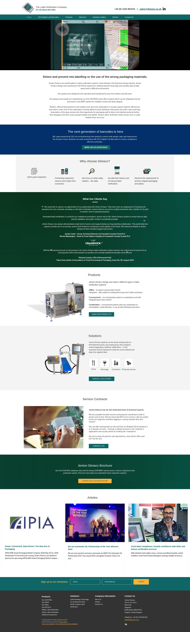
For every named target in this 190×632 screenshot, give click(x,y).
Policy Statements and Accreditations (67, 624)
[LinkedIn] (164, 9)
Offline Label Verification (50, 610)
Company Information (105, 596)
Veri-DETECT (46, 607)
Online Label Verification (50, 612)
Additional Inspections (49, 615)
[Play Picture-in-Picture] (137, 66)
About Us (98, 599)
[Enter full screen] (141, 66)
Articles (97, 602)
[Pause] (48, 66)
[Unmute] (52, 66)
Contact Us (99, 604)
